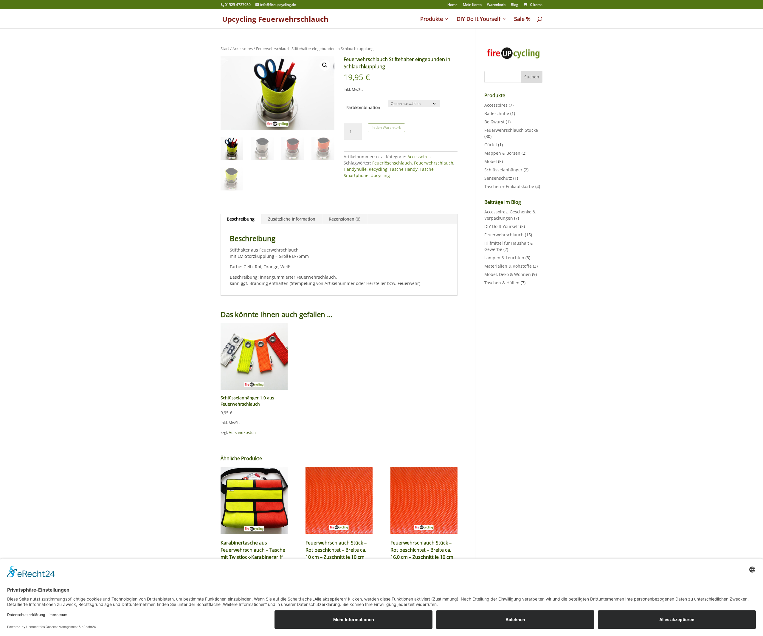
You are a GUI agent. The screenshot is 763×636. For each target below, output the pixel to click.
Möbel (490, 161)
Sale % (522, 19)
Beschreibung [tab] (241, 219)
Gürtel (490, 145)
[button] (325, 65)
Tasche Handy (404, 169)
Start (225, 48)
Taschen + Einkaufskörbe (509, 186)
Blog (514, 5)
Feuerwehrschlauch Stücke (511, 130)
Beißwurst (494, 122)
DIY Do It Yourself (478, 19)
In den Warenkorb (386, 127)
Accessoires (242, 48)
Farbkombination (363, 107)
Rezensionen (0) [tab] (344, 219)
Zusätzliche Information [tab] (291, 219)
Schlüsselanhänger (503, 170)
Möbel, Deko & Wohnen (507, 274)
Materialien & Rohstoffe (508, 266)
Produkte (431, 19)
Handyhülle (355, 169)
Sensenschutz (498, 178)
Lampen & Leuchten (504, 257)
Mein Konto (472, 5)
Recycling (378, 169)
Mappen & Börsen (502, 153)
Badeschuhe (496, 113)
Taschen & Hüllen (501, 283)
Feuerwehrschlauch (433, 163)
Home (452, 5)
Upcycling (380, 175)
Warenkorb (496, 5)
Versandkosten (242, 432)
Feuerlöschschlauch (392, 163)
